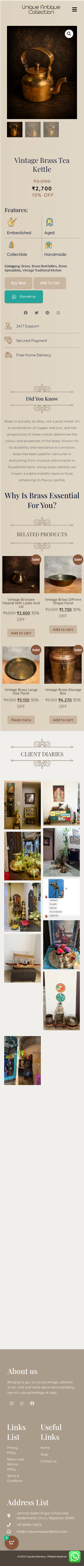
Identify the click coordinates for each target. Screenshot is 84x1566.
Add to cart (50, 283)
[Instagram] (11, 1403)
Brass (25, 266)
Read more (21, 720)
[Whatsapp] (22, 1403)
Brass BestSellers (44, 266)
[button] (69, 34)
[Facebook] (32, 1403)
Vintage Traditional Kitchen (42, 270)
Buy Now (18, 283)
